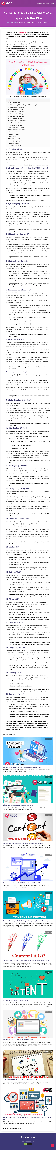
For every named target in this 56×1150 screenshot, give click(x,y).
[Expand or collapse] (48, 100)
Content (46, 3)
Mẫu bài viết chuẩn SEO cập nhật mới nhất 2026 (18, 805)
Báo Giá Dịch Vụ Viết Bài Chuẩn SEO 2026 (16, 1000)
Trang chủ (9, 22)
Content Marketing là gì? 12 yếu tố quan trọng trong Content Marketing (25, 921)
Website (39, 3)
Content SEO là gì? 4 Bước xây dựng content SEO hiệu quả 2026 (23, 843)
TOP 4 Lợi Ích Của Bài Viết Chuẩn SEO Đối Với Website (20, 1040)
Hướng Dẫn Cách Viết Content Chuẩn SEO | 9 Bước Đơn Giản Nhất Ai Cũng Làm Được (28, 1118)
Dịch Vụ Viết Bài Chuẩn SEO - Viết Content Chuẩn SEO (20, 1079)
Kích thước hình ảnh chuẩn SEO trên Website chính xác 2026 (22, 883)
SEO (52, 3)
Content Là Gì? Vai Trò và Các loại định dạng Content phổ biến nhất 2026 (26, 960)
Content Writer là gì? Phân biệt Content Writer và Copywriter (22, 767)
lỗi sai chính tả (22, 32)
